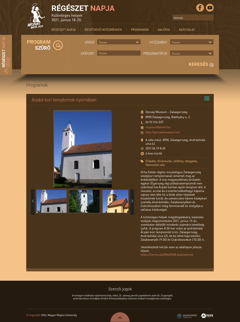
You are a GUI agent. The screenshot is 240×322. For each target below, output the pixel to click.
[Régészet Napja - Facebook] (200, 8)
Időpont (87, 53)
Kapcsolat (187, 29)
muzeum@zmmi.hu (158, 127)
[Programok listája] (207, 98)
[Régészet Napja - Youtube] (210, 8)
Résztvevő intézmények (103, 29)
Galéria (164, 29)
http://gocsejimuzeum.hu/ (163, 132)
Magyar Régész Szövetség (187, 316)
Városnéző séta (155, 165)
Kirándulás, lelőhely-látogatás (177, 161)
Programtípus (155, 53)
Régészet (83, 8)
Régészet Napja (63, 29)
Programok (140, 29)
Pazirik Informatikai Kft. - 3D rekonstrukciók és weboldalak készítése (207, 315)
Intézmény (158, 42)
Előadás (151, 161)
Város (89, 42)
